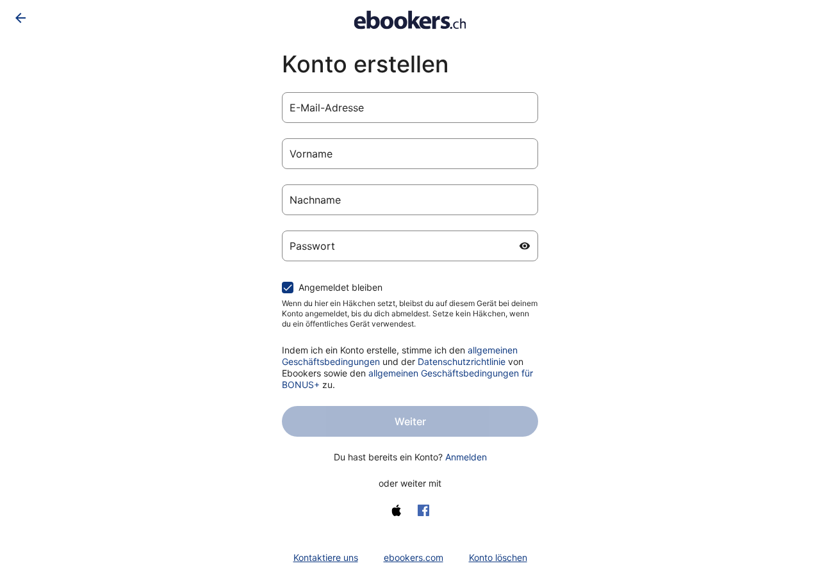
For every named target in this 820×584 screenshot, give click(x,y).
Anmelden (466, 456)
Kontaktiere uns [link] (325, 557)
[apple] (396, 510)
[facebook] (423, 510)
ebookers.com (413, 557)
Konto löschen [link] (498, 557)
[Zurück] (20, 18)
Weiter (410, 421)
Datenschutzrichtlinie (461, 361)
